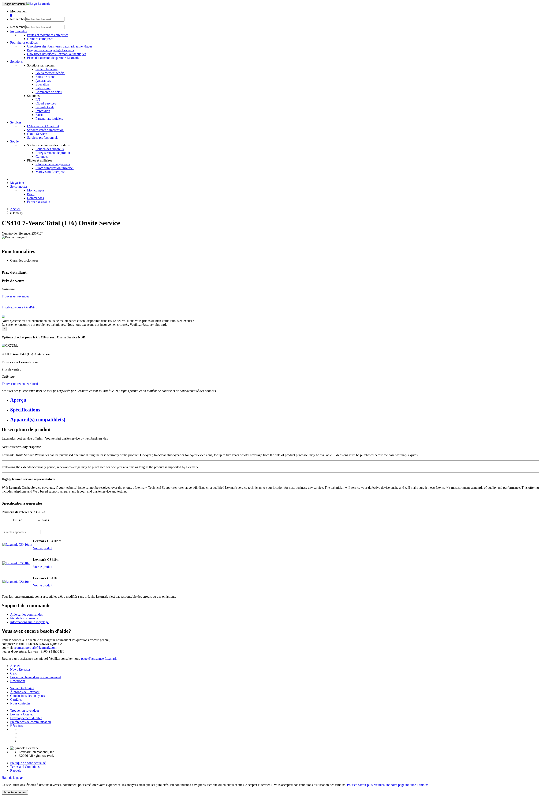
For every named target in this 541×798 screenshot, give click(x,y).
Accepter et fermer (14, 792)
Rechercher (17, 19)
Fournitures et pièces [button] (24, 42)
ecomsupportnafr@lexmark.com (35, 647)
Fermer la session (38, 202)
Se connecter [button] (18, 186)
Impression (43, 111)
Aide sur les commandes (26, 614)
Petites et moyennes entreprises (47, 35)
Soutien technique (22, 688)
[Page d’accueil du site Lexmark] (38, 3)
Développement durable (26, 718)
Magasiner (17, 183)
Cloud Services (46, 103)
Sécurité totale (45, 107)
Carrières (16, 699)
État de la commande (24, 618)
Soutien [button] (15, 141)
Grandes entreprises (40, 39)
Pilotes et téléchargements (53, 164)
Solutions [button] (16, 61)
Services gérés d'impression (45, 130)
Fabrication (43, 88)
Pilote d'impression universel (55, 168)
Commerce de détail (49, 92)
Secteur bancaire (46, 69)
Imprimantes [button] (18, 31)
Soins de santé (45, 77)
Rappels (15, 770)
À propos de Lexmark (25, 692)
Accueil (15, 209)
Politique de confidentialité (28, 763)
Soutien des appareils (50, 149)
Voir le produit (42, 548)
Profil (30, 194)
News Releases (20, 669)
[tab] (274, 400)
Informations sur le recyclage (29, 622)
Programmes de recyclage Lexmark (50, 50)
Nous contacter (20, 703)
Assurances (43, 80)
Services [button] (15, 122)
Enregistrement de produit (53, 153)
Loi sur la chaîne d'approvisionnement (35, 677)
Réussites (16, 725)
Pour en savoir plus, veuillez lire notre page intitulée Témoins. (388, 785)
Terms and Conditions (25, 766)
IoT (38, 99)
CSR (13, 673)
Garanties (42, 156)
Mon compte (35, 190)
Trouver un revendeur (24, 710)
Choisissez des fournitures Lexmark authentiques (59, 46)
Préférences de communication (30, 722)
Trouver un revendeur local (20, 383)
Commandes (35, 198)
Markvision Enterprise (50, 172)
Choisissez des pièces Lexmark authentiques (56, 54)
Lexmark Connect (22, 714)
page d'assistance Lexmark (99, 658)
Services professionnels (42, 137)
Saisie (39, 115)
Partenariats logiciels (49, 118)
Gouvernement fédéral (50, 73)
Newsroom (17, 681)
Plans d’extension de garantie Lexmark (53, 58)
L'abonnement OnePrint (43, 126)
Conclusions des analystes (27, 696)
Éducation (42, 84)
